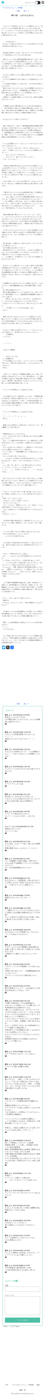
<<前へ (18, 11)
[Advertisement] (22, 674)
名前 (6, 1285)
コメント (9, 1295)
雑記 (38, 1385)
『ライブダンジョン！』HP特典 (12, 8)
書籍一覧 (22, 1390)
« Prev (5, 1326)
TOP (6, 1385)
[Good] (6, 724)
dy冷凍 (16, 1393)
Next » (18, 1326)
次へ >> (26, 11)
